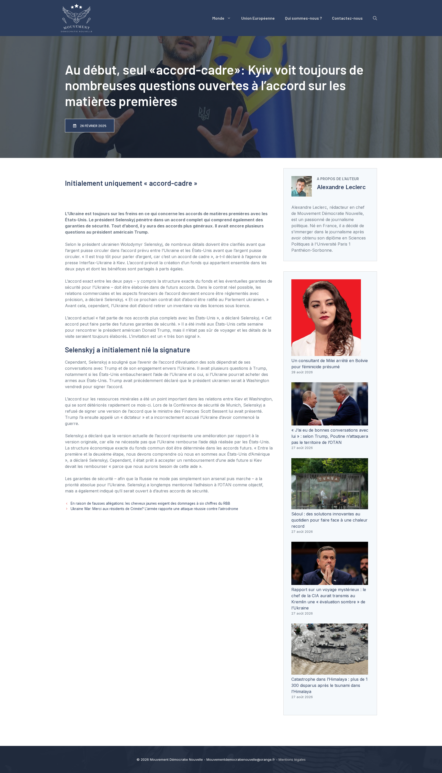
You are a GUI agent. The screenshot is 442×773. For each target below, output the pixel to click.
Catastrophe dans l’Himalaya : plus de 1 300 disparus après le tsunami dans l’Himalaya (329, 685)
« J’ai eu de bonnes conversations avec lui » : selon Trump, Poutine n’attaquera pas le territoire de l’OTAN (329, 436)
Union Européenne (258, 18)
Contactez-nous (347, 18)
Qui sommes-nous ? (303, 18)
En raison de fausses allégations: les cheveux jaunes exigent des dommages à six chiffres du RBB (150, 503)
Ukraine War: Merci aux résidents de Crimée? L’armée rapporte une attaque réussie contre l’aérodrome (154, 509)
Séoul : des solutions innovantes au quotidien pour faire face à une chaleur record (329, 520)
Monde (218, 18)
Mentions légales (292, 759)
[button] (375, 18)
